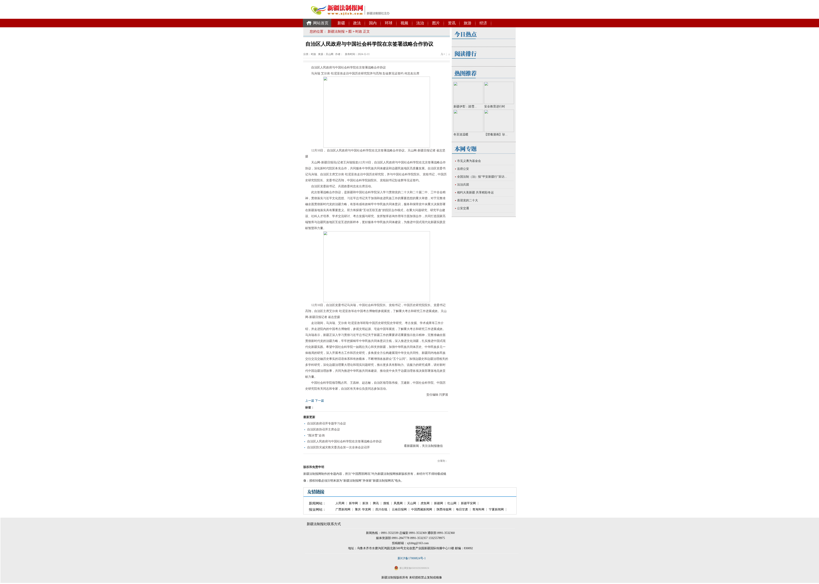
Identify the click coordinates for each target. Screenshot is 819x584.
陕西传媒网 (444, 509)
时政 (358, 31)
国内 (373, 23)
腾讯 (376, 503)
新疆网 (438, 503)
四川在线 (381, 509)
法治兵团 (463, 184)
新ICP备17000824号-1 (412, 558)
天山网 (411, 503)
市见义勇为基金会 (469, 161)
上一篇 (309, 400)
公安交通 (463, 208)
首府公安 (463, 168)
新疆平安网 (468, 503)
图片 (436, 23)
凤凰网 (398, 503)
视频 (404, 23)
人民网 (339, 503)
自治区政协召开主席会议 (323, 429)
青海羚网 (478, 509)
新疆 (341, 23)
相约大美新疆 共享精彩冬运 (475, 192)
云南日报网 (399, 509)
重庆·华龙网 (363, 509)
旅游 (467, 23)
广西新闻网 (342, 509)
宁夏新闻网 (496, 509)
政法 (357, 23)
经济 (483, 23)
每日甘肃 (462, 509)
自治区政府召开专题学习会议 (326, 423)
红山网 (451, 503)
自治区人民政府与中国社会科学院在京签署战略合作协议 (344, 441)
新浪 (365, 503)
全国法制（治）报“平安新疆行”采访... (482, 176)
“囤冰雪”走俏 (316, 435)
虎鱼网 (425, 503)
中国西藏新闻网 (421, 509)
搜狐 (386, 503)
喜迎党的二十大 (467, 200)
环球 (388, 23)
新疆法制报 (336, 31)
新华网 (353, 503)
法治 (420, 23)
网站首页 (320, 23)
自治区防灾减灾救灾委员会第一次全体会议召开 (338, 447)
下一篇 (319, 400)
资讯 (452, 23)
